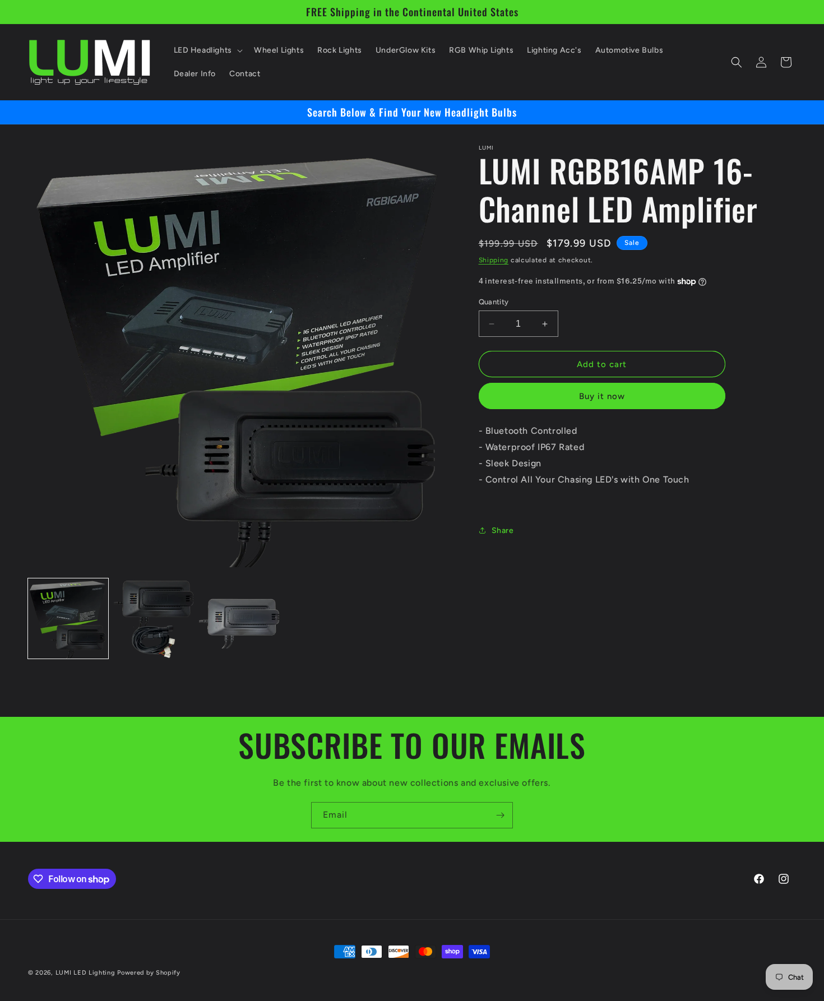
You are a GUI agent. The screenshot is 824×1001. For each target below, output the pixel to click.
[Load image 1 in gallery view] (68, 618)
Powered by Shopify (148, 972)
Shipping (494, 260)
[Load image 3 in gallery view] (239, 618)
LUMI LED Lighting (85, 972)
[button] (207, 50)
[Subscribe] (500, 815)
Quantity (494, 302)
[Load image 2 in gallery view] (154, 618)
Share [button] (503, 530)
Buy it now (602, 396)
